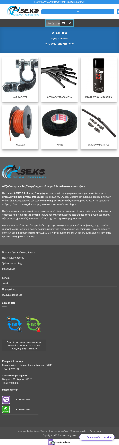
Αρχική (54, 38)
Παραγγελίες (9, 289)
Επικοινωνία (8, 269)
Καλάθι (6, 278)
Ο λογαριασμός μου (12, 295)
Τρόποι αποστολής (12, 263)
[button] (77, 11)
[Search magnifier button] (70, 23)
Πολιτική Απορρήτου (13, 257)
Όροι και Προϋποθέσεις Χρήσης (18, 252)
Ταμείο (5, 283)
